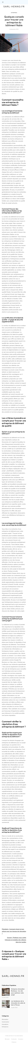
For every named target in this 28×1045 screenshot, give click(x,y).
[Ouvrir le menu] (3, 2)
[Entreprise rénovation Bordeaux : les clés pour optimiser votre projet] (6, 992)
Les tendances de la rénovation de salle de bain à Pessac (18, 1003)
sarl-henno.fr (14, 6)
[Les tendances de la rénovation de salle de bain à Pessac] (6, 1004)
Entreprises (14, 12)
